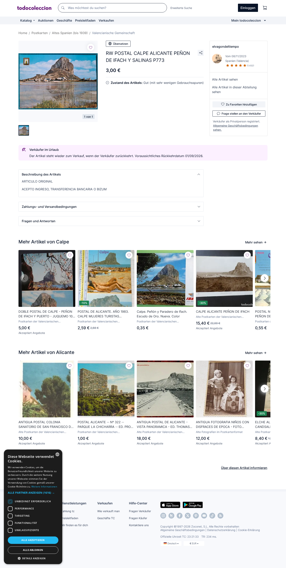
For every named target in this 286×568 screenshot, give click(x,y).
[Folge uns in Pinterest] (196, 516)
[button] (111, 174)
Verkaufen (106, 20)
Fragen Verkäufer (140, 511)
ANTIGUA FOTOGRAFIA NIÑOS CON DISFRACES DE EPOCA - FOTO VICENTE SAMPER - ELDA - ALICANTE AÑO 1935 (222, 424)
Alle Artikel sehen (225, 79)
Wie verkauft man (108, 511)
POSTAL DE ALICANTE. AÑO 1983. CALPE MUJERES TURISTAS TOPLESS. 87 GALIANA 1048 (103, 314)
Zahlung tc (68, 511)
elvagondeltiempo (225, 46)
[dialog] (33, 506)
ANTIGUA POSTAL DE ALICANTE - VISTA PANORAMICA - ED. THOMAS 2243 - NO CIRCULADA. (163, 424)
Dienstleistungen (73, 503)
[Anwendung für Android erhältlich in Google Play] (193, 505)
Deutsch (172, 543)
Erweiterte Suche (181, 8)
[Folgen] (90, 47)
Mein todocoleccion (246, 20)
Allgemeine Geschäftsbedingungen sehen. (235, 127)
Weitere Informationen (44, 486)
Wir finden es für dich (74, 525)
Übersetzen (120, 43)
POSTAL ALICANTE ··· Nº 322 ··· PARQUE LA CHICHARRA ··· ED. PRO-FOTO (105, 424)
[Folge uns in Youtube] (204, 516)
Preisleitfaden (85, 20)
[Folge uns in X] (188, 516)
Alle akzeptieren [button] (33, 540)
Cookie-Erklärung (249, 530)
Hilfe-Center (138, 503)
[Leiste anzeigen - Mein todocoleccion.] (264, 20)
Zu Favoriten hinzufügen (241, 104)
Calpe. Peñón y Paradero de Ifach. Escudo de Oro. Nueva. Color (162, 314)
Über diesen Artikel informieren (244, 468)
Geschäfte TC (106, 518)
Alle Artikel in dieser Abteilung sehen (234, 89)
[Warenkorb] (265, 7)
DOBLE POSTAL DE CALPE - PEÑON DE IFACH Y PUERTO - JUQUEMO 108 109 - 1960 (46, 314)
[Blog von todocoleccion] (220, 516)
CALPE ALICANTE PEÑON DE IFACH (222, 311)
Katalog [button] (26, 20)
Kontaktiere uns (139, 525)
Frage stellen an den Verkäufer (241, 113)
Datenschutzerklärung (221, 530)
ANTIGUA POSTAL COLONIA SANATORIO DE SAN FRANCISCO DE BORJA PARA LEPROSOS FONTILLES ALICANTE (45, 424)
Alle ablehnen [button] (33, 550)
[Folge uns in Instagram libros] (171, 516)
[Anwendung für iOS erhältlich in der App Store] (170, 505)
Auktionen (46, 20)
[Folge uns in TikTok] (212, 516)
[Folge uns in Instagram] (163, 516)
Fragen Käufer (138, 518)
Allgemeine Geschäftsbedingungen (182, 530)
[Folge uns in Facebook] (179, 516)
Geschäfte (64, 20)
